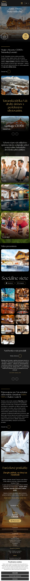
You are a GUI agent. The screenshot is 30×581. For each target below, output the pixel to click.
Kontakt (15, 545)
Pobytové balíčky (15, 538)
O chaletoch (15, 533)
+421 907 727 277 (16, 552)
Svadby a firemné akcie (15, 540)
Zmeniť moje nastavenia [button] (15, 576)
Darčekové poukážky (15, 541)
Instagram (21, 283)
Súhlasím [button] (15, 573)
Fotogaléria (15, 543)
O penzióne (15, 527)
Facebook (10, 283)
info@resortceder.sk (16, 551)
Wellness (15, 537)
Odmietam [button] (15, 579)
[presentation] (13, 133)
